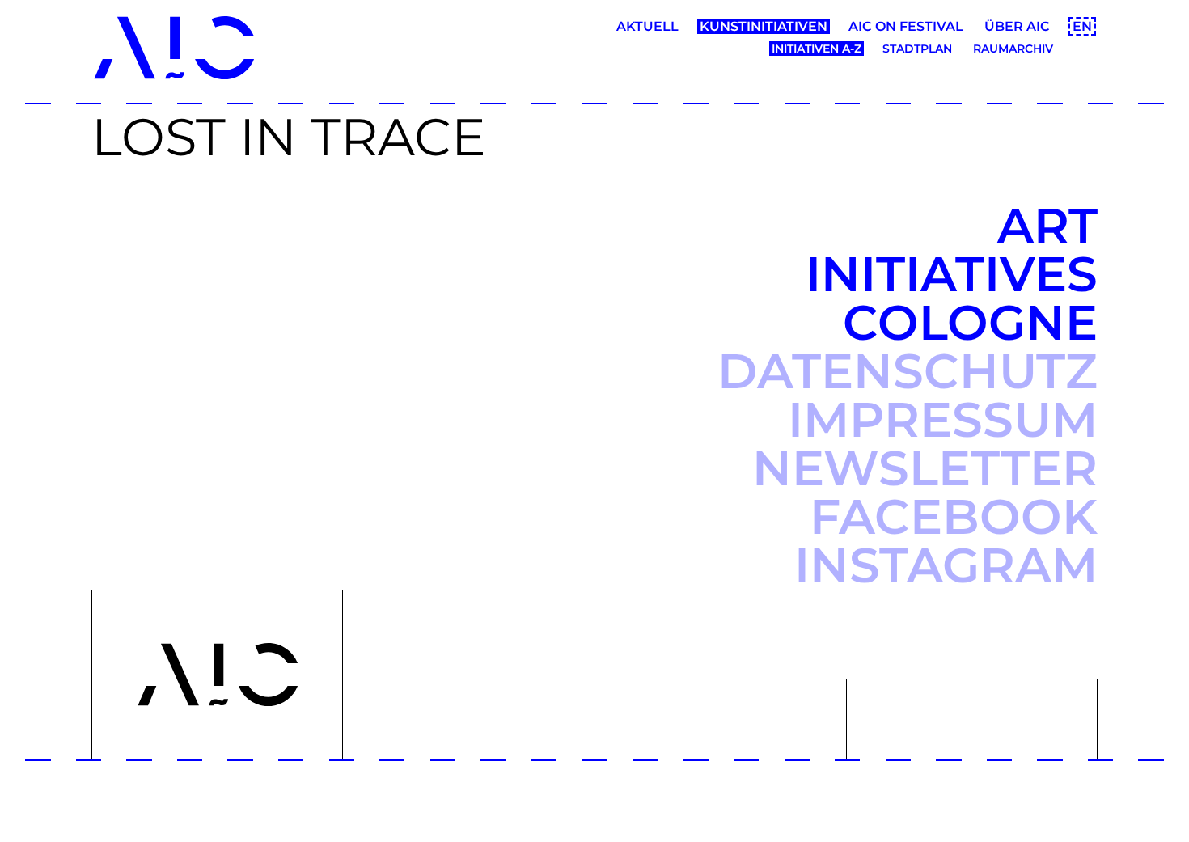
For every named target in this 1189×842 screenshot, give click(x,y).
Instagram (946, 564)
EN (1082, 26)
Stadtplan (917, 48)
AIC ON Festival (905, 26)
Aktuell (647, 26)
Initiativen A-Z (816, 48)
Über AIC (1017, 26)
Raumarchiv (1013, 48)
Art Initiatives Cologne (952, 274)
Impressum (943, 419)
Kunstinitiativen (763, 26)
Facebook (954, 516)
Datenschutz (907, 370)
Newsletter (925, 467)
